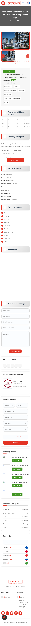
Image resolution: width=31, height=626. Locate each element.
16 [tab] (15, 63)
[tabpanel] (8, 56)
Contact (7, 597)
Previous (3, 42)
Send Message (15, 351)
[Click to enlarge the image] (7, 384)
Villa (4, 517)
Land (4, 528)
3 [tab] (6, 61)
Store (5, 520)
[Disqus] (15, 275)
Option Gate (17, 381)
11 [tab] (21, 61)
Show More (14, 160)
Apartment (6, 509)
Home (12, 21)
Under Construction (9, 513)
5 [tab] (10, 61)
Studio (5, 524)
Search (15, 443)
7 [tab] (13, 61)
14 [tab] (27, 61)
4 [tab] (8, 61)
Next (28, 42)
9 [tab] (17, 61)
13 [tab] (25, 61)
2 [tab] (4, 61)
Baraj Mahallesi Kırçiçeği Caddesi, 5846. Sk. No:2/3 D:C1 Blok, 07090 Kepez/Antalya (23, 602)
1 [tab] (2, 61)
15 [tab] (29, 61)
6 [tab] (11, 61)
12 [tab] (23, 61)
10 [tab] (19, 61)
